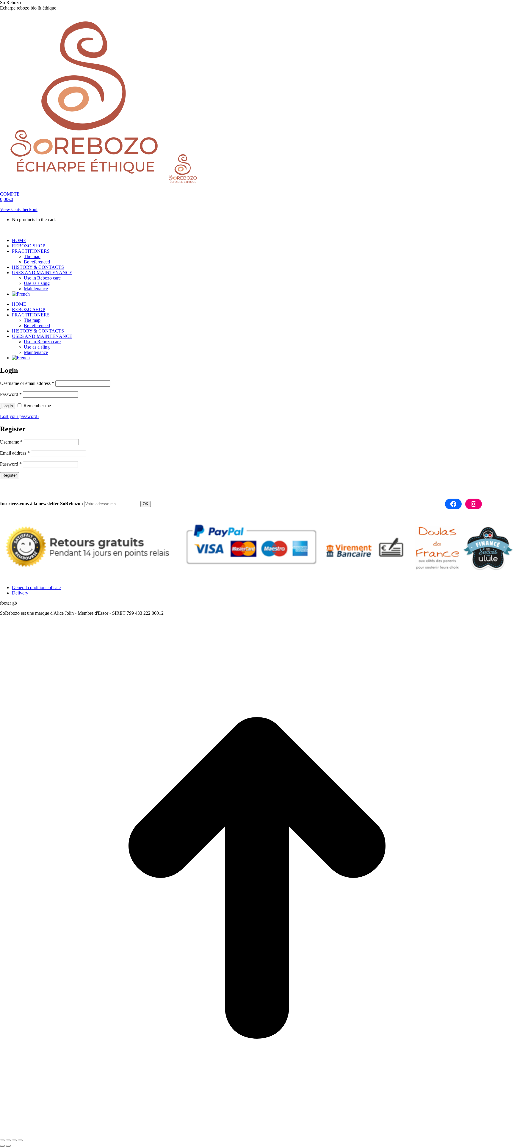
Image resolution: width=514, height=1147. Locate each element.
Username (11, 441)
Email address (15, 452)
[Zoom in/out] (20, 1140)
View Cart (9, 209)
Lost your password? (19, 416)
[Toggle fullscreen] (14, 1140)
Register (9, 475)
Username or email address (27, 383)
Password (11, 394)
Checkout (28, 209)
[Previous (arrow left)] (2, 1146)
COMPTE (10, 193)
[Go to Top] (257, 1133)
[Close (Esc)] (2, 1140)
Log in (7, 406)
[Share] (8, 1140)
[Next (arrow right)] (8, 1146)
